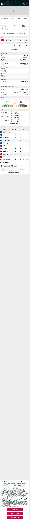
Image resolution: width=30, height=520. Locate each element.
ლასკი (7, 134)
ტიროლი (7, 162)
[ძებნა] (24, 4)
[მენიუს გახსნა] (27, 4)
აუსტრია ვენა (23, 29)
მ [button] (15, 129)
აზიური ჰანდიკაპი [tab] (18, 40)
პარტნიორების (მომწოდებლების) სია (10, 506)
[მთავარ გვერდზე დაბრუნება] (8, 4)
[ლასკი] (4, 135)
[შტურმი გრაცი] (4, 137)
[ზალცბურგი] (4, 140)
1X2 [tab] (2, 40)
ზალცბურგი (5, 29)
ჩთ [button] (13, 129)
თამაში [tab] (3, 33)
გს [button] (27, 129)
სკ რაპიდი (7, 132)
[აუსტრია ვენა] (4, 154)
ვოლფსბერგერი (8, 145)
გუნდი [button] (4, 129)
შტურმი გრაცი (8, 137)
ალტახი (7, 151)
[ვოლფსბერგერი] (4, 146)
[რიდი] (4, 148)
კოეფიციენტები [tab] (10, 33)
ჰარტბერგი (8, 157)
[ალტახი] (4, 151)
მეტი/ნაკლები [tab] (9, 40)
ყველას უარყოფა (15, 513)
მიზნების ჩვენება (15, 517)
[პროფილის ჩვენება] (5, 26)
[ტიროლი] (4, 162)
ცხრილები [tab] (22, 33)
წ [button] (20, 129)
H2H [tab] (17, 33)
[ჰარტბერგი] (4, 157)
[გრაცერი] (4, 159)
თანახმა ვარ (15, 509)
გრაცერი (7, 159)
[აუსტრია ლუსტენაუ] (4, 143)
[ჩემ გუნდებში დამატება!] (1, 26)
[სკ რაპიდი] (4, 132)
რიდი (6, 148)
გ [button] (23, 129)
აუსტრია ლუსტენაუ (8, 143)
